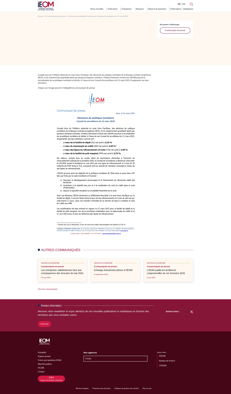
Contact (41, 372)
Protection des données (101, 388)
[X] (191, 318)
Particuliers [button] (113, 9)
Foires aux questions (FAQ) (49, 360)
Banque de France (167, 361)
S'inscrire (44, 324)
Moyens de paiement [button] (157, 9)
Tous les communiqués (48, 289)
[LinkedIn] (183, 318)
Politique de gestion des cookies (126, 388)
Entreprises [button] (127, 9)
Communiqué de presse (175, 30)
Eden (51, 378)
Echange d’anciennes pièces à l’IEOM (113, 270)
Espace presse (44, 356)
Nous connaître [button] (97, 9)
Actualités (42, 352)
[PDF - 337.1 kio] (96, 164)
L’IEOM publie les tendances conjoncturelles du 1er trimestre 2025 (166, 272)
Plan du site (147, 388)
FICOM (41, 368)
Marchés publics (45, 364)
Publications (175, 9)
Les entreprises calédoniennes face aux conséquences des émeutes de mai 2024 (62, 272)
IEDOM (162, 356)
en (184, 4)
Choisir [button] (88, 359)
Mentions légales (82, 388)
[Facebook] (187, 318)
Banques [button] (140, 9)
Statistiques (188, 9)
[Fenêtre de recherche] (191, 4)
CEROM (163, 366)
